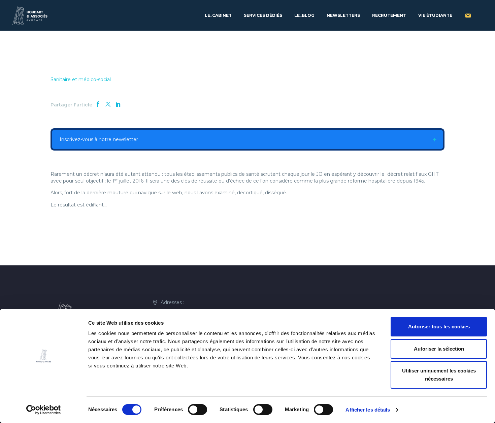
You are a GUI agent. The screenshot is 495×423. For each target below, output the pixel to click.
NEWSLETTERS (343, 15)
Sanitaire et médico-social (81, 79)
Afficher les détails (367, 410)
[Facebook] (98, 104)
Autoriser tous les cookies (439, 326)
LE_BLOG (304, 15)
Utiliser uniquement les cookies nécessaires (439, 375)
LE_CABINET (218, 15)
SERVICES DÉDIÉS (263, 15)
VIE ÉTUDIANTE (435, 15)
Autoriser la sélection (439, 349)
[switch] (197, 409)
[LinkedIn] (118, 104)
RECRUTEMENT (389, 15)
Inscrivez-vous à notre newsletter (98, 139)
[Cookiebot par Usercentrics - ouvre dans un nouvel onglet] (43, 410)
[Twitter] (108, 104)
